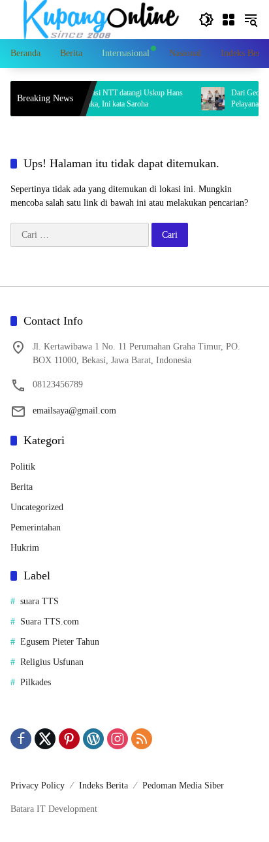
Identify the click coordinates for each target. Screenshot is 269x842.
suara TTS (39, 601)
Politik (22, 467)
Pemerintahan (35, 527)
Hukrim (24, 548)
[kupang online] (97, 19)
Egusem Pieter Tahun (59, 642)
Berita (21, 487)
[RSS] (141, 738)
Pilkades (35, 682)
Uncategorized (36, 507)
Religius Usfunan (52, 662)
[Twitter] (45, 738)
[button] (206, 19)
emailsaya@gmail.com (74, 410)
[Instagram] (117, 738)
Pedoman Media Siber (183, 785)
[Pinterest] (69, 738)
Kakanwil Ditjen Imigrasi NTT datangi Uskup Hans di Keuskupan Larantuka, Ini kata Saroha (96, 98)
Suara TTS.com (49, 621)
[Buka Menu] (228, 19)
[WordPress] (93, 738)
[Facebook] (20, 738)
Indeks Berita (103, 785)
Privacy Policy (37, 785)
